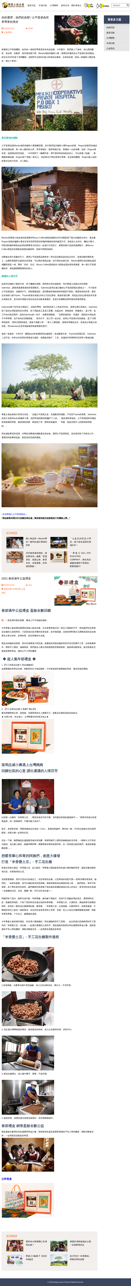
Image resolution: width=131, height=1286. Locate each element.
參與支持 (65, 5)
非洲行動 (43, 5)
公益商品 (8, 32)
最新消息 (31, 5)
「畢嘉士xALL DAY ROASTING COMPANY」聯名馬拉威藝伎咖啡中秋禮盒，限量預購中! (80, 559)
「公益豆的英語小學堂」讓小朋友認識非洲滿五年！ (80, 541)
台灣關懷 (54, 5)
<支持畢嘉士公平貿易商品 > (14, 514)
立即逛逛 (7, 1178)
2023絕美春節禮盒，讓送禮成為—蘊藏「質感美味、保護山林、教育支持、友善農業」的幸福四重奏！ (36, 559)
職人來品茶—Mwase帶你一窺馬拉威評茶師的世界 (36, 541)
